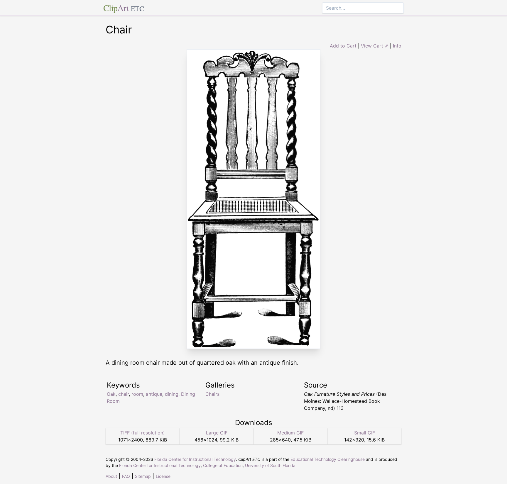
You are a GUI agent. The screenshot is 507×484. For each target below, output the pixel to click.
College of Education (223, 465)
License (163, 476)
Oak (111, 394)
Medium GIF (290, 433)
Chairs (212, 394)
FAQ (126, 476)
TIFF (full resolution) (142, 433)
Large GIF (216, 433)
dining (171, 394)
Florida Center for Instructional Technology (195, 459)
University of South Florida (270, 465)
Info (397, 46)
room (137, 394)
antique (154, 394)
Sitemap (143, 476)
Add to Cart (343, 46)
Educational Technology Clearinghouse (327, 459)
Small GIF (364, 433)
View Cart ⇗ (374, 46)
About (111, 476)
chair (123, 394)
